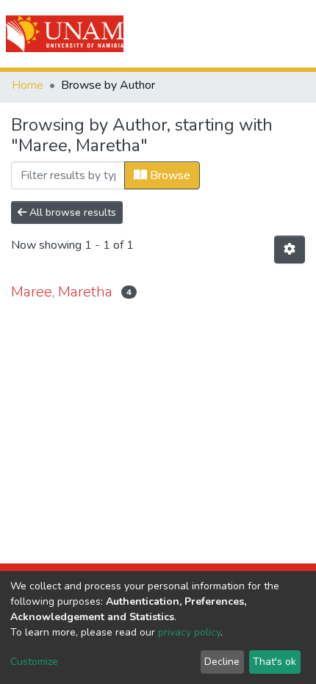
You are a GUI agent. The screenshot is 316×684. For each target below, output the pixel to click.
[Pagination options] (289, 249)
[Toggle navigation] (295, 33)
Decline (222, 662)
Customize (34, 662)
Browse (168, 175)
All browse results (71, 212)
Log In (251, 34)
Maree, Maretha (61, 292)
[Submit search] (221, 33)
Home (27, 85)
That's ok (274, 662)
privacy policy (189, 632)
